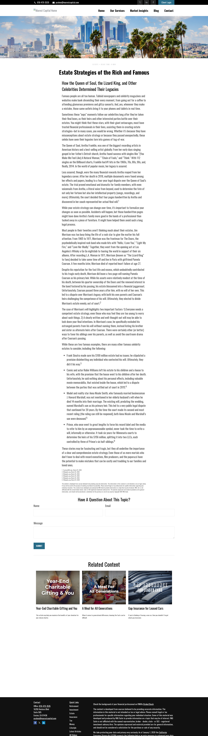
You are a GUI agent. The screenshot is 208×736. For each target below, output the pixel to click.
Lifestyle (72, 727)
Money (72, 724)
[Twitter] (140, 2)
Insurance (73, 716)
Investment (73, 709)
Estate (72, 713)
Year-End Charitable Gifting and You (56, 608)
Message (38, 523)
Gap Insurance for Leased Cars (145, 608)
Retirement (73, 706)
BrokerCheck (148, 704)
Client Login (166, 2)
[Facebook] (153, 2)
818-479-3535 (43, 2)
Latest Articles (75, 731)
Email (108, 506)
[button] (101, 10)
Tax (70, 720)
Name (36, 506)
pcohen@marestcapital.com (67, 2)
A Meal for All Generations (97, 608)
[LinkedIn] (146, 2)
